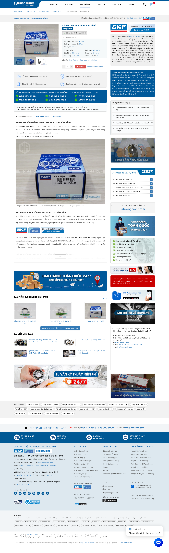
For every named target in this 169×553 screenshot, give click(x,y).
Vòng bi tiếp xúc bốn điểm (104, 518)
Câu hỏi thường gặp (109, 457)
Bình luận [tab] (57, 116)
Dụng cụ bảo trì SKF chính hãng (142, 470)
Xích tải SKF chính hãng (139, 467)
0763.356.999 (87, 96)
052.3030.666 (27, 99)
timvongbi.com (109, 486)
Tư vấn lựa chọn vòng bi (83, 477)
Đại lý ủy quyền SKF (81, 451)
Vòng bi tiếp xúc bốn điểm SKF (94, 404)
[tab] (133, 108)
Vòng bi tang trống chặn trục (66, 409)
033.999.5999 (57, 96)
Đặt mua (81, 66)
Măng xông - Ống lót (30, 522)
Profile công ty (79, 457)
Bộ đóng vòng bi (133, 522)
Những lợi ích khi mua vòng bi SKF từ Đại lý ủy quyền (91, 351)
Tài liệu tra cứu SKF (81, 464)
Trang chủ (53, 4)
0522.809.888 (57, 99)
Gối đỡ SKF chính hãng (139, 454)
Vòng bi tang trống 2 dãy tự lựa (41, 409)
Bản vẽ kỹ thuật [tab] (42, 116)
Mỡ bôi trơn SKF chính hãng (141, 457)
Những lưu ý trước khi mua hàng (114, 473)
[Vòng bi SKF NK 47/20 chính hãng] (95, 310)
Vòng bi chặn (78, 518)
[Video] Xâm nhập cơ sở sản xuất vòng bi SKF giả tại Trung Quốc (43, 351)
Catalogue (116, 4)
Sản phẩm (84, 4)
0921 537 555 (50, 475)
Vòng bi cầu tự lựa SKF (50, 404)
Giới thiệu (69, 4)
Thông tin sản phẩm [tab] (24, 116)
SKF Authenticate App (88, 525)
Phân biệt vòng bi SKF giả (22, 525)
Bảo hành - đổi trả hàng (111, 454)
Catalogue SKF (37, 525)
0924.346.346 (87, 99)
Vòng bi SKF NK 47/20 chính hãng (31, 18)
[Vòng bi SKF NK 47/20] (60, 171)
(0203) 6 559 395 (23, 485)
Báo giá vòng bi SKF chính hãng (86, 470)
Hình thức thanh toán (110, 464)
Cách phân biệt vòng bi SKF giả (142, 495)
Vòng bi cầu (18, 518)
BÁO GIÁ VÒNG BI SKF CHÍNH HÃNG (48, 428)
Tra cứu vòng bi (49, 525)
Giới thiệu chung (80, 454)
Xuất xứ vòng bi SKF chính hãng (142, 498)
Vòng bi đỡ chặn (89, 518)
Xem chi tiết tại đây (130, 94)
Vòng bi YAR (119, 518)
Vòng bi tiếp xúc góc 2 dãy (118, 404)
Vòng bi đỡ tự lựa (54, 518)
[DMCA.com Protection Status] (80, 504)
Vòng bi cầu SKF (32, 404)
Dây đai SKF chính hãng (139, 460)
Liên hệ (131, 4)
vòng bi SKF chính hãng (87, 543)
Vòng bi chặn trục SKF (139, 404)
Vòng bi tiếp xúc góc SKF (70, 404)
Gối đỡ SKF (18, 522)
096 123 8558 (124, 345)
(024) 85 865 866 (122, 342)
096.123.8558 (27, 96)
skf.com (107, 489)
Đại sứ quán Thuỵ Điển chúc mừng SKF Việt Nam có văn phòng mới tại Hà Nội (43, 340)
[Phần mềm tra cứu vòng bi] (109, 500)
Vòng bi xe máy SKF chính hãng (142, 473)
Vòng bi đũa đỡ (66, 518)
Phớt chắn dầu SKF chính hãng (142, 464)
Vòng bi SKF (44, 12)
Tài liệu (100, 4)
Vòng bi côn (28, 518)
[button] (145, 4)
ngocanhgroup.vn (111, 492)
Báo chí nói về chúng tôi (83, 460)
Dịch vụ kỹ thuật (80, 473)
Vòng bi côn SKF (21, 409)
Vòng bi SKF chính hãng (139, 451)
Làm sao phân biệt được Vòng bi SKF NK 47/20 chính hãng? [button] (131, 116)
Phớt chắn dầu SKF (73, 522)
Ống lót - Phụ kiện (35, 413)
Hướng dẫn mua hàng (94, 66)
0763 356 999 (51, 465)
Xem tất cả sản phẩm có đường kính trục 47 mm (60, 328)
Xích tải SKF (95, 522)
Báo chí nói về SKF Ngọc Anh (124, 525)
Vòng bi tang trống (40, 518)
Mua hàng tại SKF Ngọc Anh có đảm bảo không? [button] (131, 123)
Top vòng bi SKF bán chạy (105, 525)
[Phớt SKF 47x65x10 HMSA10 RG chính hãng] (25, 310)
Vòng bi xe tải (20, 413)
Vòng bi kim (57, 12)
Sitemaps (105, 467)
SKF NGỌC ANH (32, 535)
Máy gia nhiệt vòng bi (109, 522)
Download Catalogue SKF (83, 467)
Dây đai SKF (85, 522)
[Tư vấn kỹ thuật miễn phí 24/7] (60, 376)
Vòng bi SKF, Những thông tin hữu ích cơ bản (91, 340)
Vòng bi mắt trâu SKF (87, 409)
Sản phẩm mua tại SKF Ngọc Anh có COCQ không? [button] (131, 129)
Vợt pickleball (116, 483)
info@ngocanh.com (133, 209)
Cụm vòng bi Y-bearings (125, 409)
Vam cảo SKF (122, 522)
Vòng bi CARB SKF (52, 413)
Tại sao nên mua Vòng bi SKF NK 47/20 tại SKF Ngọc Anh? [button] (131, 109)
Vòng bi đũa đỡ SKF (105, 409)
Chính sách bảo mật (109, 451)
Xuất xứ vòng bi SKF (147, 522)
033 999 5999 (136, 345)
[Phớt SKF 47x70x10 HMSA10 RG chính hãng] (60, 310)
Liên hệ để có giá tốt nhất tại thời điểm (83, 60)
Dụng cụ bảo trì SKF (59, 522)
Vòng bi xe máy (67, 413)
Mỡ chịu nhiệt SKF (44, 522)
